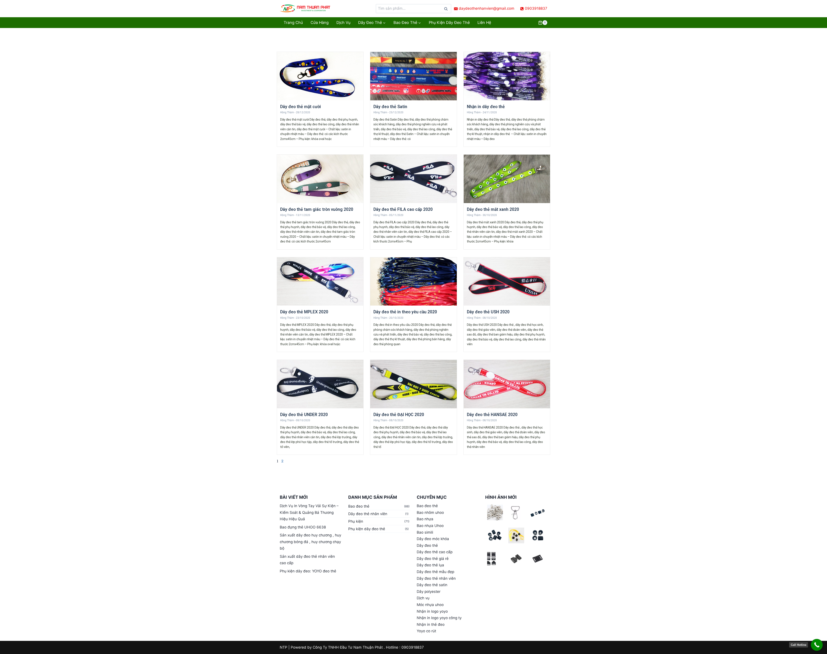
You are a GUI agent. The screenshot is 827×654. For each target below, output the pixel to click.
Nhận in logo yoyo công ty (439, 618)
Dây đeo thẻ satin (432, 585)
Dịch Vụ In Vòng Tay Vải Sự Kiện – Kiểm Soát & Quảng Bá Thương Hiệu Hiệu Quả (309, 512)
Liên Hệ (484, 22)
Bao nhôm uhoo (430, 512)
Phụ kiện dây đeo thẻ (449, 22)
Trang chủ (293, 22)
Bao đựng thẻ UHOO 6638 (303, 527)
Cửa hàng (320, 22)
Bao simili (425, 532)
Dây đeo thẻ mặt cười (300, 106)
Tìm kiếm (447, 9)
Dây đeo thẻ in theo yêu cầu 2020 (405, 311)
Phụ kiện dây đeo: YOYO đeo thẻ (308, 571)
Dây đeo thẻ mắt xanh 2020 (493, 209)
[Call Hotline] (817, 645)
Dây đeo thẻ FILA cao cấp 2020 (403, 209)
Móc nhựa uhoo (430, 605)
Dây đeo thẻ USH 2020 (488, 311)
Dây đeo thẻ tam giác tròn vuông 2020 (316, 209)
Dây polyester (428, 591)
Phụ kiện (355, 521)
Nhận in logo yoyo (432, 611)
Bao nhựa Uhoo (430, 526)
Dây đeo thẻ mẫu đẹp (435, 572)
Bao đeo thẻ (358, 506)
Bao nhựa (425, 519)
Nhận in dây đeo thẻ (486, 106)
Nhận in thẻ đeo (431, 624)
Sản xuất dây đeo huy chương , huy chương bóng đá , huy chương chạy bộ (310, 541)
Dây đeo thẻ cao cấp (434, 552)
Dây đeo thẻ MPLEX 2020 (304, 311)
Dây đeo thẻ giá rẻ (433, 558)
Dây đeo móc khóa (433, 539)
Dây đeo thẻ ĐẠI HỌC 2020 (398, 414)
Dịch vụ (343, 22)
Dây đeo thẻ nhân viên (367, 514)
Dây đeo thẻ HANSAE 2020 (492, 414)
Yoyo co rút (426, 631)
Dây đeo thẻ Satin (390, 106)
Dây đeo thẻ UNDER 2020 (304, 414)
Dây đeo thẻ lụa (430, 565)
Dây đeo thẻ (427, 545)
